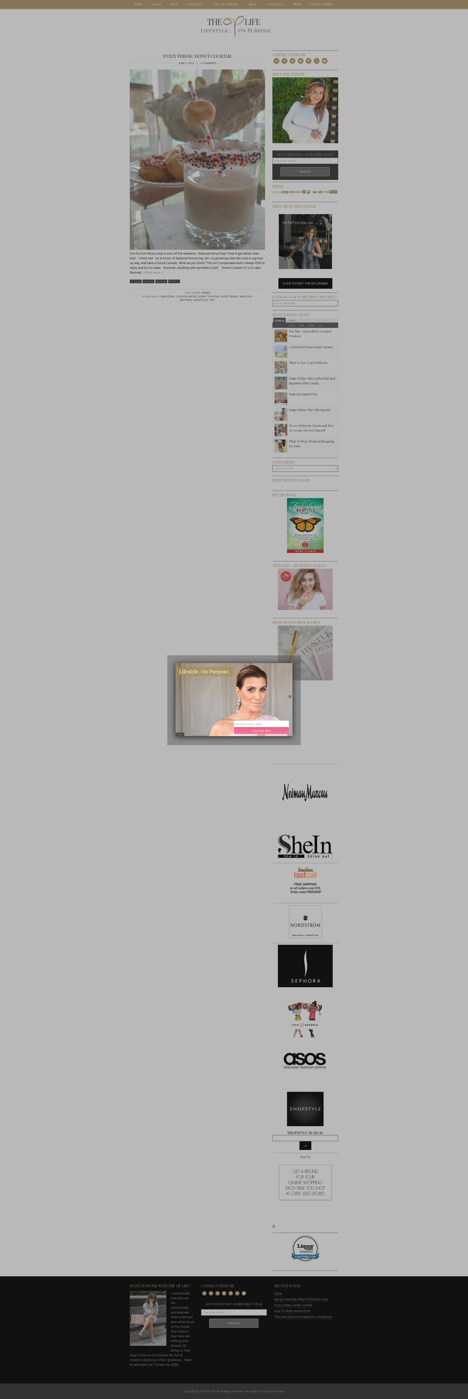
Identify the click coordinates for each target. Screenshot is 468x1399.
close (180, 734)
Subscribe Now (261, 730)
